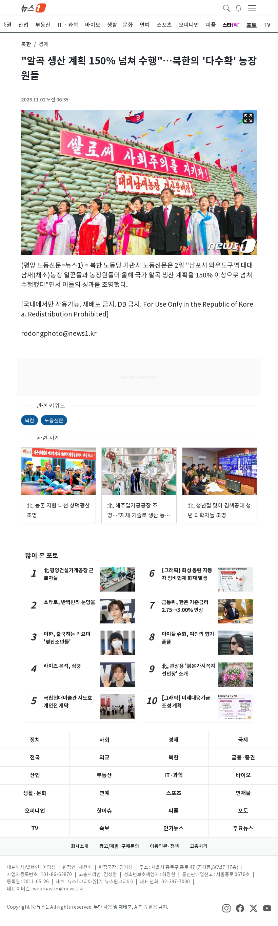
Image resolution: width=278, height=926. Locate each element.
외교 (104, 757)
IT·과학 (173, 775)
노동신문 (53, 420)
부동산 (104, 775)
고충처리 (198, 846)
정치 (35, 740)
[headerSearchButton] (226, 7)
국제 (243, 740)
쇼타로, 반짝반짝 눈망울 (69, 602)
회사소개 (79, 846)
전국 (35, 757)
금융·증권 (243, 757)
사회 (104, 740)
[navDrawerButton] (252, 7)
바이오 (243, 775)
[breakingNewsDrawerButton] (238, 7)
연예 (104, 793)
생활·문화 (34, 793)
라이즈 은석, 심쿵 (62, 666)
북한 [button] (26, 44)
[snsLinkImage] (226, 907)
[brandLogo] (33, 7)
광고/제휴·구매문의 (119, 846)
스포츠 (173, 793)
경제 (173, 740)
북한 (29, 420)
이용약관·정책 (164, 846)
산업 (35, 775)
